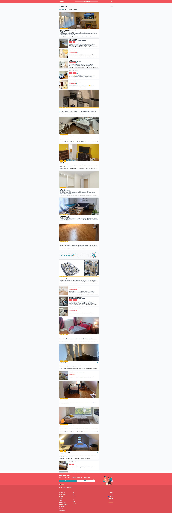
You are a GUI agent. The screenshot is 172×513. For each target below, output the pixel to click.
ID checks (60, 498)
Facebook (74, 503)
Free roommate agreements (63, 504)
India (112, 494)
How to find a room (62, 492)
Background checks (62, 502)
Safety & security (62, 506)
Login (112, 1)
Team (74, 497)
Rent (66, 9)
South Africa (111, 500)
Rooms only (61, 9)
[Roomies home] (61, 1)
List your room (67, 480)
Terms (74, 499)
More (75, 9)
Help (73, 492)
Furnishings (70, 9)
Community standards (62, 510)
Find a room (86, 480)
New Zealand (111, 496)
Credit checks (61, 500)
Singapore (111, 498)
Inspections (61, 508)
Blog (73, 494)
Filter (111, 5)
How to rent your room (63, 494)
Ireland (112, 492)
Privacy (74, 501)
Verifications (61, 496)
